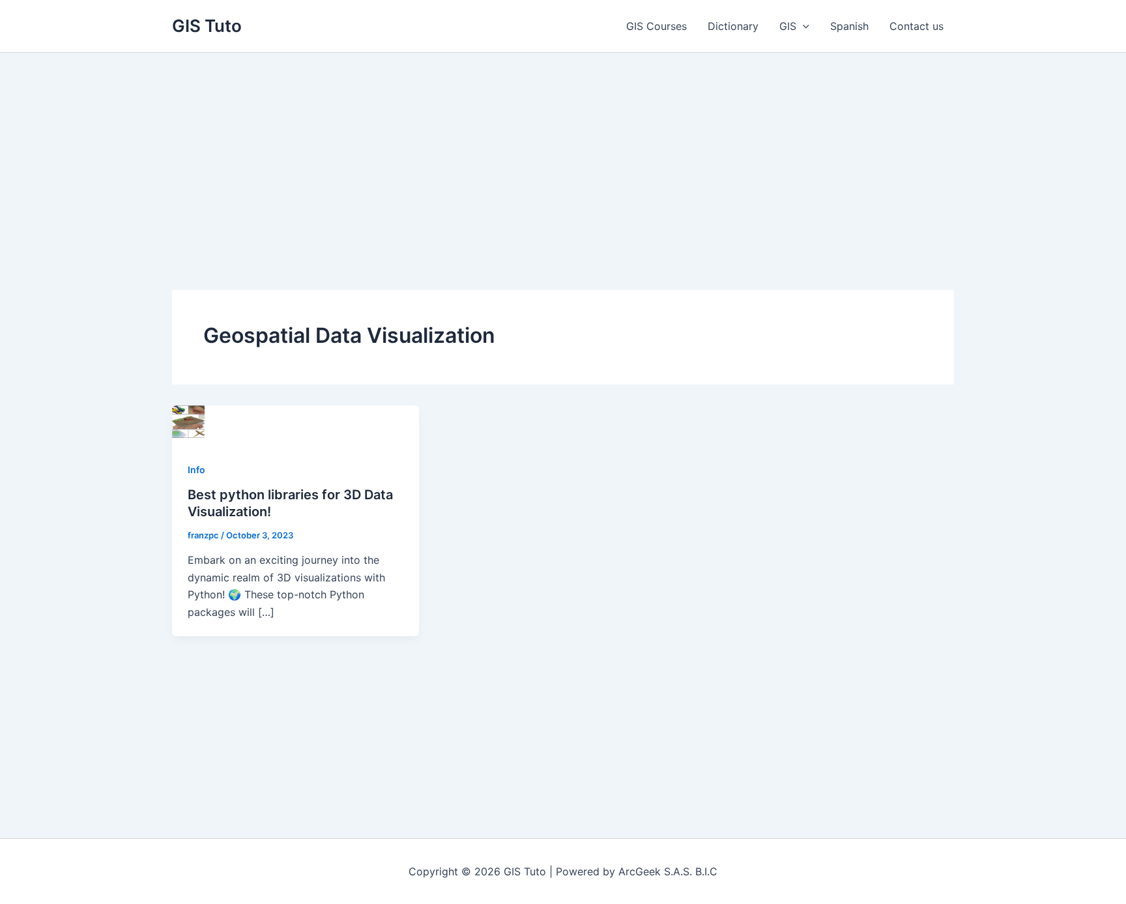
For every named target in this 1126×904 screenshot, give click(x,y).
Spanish (849, 26)
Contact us (916, 26)
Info (196, 469)
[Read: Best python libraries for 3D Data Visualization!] (188, 420)
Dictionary (733, 26)
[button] (802, 26)
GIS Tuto (207, 26)
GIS (787, 26)
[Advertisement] (563, 150)
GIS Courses (656, 26)
